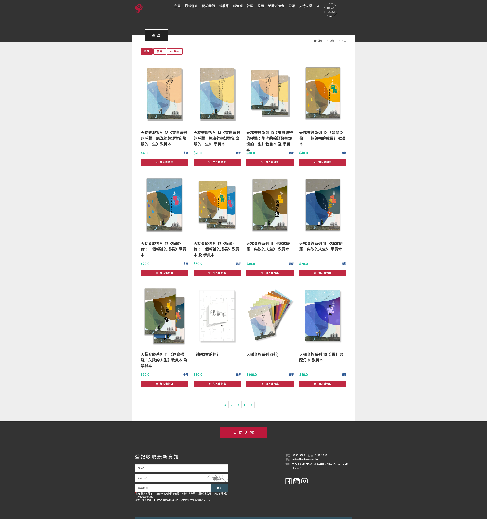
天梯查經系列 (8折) (262, 354)
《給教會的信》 (207, 354)
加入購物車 (166, 162)
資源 (332, 40)
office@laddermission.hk (305, 459)
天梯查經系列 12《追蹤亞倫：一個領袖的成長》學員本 (163, 249)
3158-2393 (321, 455)
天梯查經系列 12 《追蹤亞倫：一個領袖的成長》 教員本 (322, 138)
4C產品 (174, 51)
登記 (219, 488)
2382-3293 (298, 455)
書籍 (159, 51)
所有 (146, 51)
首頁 (320, 40)
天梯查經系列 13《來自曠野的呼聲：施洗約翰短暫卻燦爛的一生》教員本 (164, 138)
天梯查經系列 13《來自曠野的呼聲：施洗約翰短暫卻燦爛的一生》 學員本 (217, 138)
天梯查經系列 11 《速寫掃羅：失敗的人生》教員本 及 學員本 (164, 360)
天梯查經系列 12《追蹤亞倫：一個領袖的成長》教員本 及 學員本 (216, 249)
